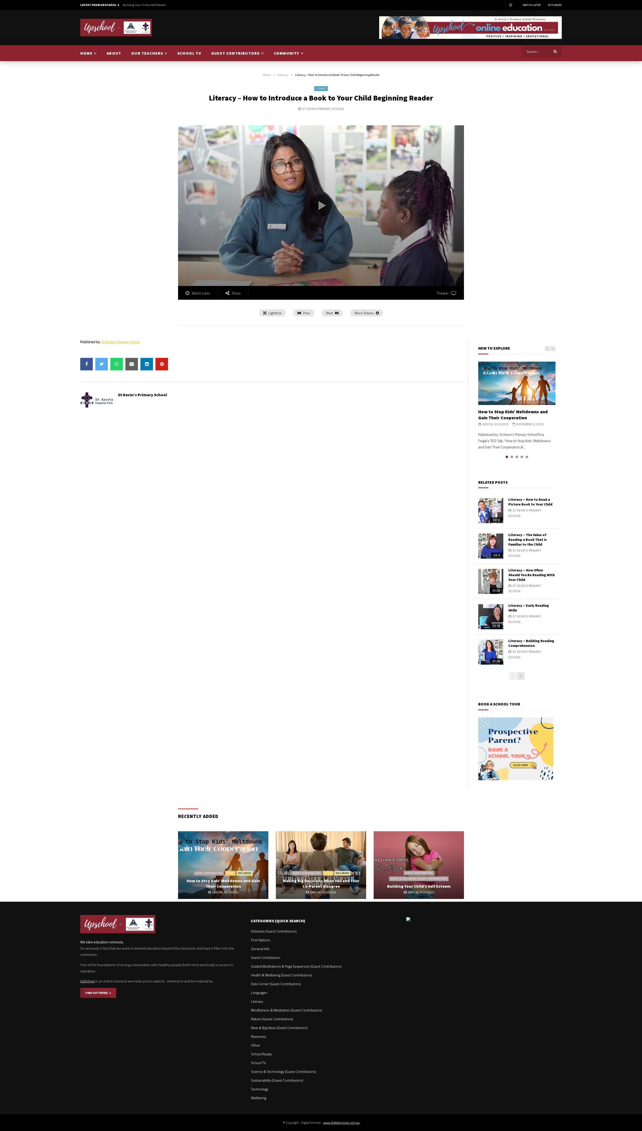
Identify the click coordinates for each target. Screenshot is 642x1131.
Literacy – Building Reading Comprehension (531, 643)
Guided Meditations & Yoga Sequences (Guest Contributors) (296, 966)
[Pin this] (161, 364)
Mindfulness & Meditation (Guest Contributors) (286, 1010)
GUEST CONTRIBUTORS (235, 53)
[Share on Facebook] (86, 364)
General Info (260, 948)
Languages (259, 992)
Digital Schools (496, 424)
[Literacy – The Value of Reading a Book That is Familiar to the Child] (490, 546)
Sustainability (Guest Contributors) (277, 1080)
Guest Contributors (209, 873)
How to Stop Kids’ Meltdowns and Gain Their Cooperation (513, 415)
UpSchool (87, 981)
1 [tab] (507, 457)
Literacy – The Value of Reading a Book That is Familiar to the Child (527, 540)
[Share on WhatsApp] (116, 364)
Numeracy (258, 1036)
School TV (258, 1062)
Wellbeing (245, 873)
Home (267, 75)
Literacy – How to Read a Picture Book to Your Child (530, 501)
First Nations (260, 940)
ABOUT (114, 53)
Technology (259, 1089)
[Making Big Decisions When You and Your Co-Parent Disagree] (321, 865)
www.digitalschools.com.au (341, 1122)
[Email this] (131, 364)
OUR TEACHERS (147, 53)
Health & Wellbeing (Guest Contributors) (418, 879)
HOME (86, 53)
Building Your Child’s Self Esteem (144, 5)
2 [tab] (512, 457)
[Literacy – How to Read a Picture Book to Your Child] (490, 510)
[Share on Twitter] (101, 364)
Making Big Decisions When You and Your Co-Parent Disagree (321, 883)
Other (230, 873)
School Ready (261, 1054)
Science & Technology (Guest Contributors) (283, 1071)
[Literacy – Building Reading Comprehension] (490, 652)
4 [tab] (522, 457)
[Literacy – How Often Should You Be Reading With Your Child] (490, 581)
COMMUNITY (286, 53)
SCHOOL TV (189, 53)
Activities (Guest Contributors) (274, 931)
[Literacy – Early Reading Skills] (490, 616)
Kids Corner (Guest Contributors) (276, 983)
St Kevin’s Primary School (323, 109)
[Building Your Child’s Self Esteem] (419, 865)
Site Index (555, 5)
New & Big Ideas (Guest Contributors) (279, 1027)
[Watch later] (510, 5)
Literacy (283, 75)
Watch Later (531, 5)
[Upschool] (116, 27)
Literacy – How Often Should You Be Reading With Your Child (531, 575)
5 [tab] (527, 457)
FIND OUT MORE (97, 993)
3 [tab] (517, 457)
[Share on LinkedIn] (146, 364)
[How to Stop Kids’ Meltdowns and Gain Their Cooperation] (516, 383)
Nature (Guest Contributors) (272, 1018)
